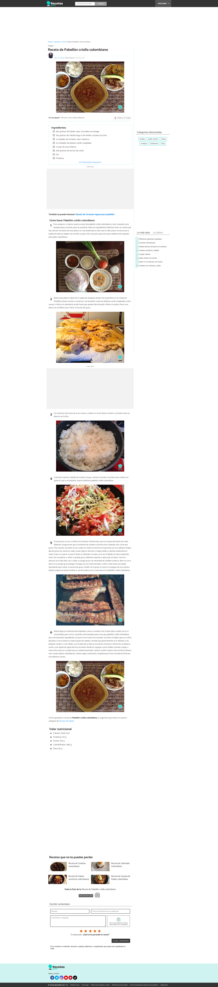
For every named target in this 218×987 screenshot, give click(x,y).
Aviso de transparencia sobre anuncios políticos (144, 985)
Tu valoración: (76, 935)
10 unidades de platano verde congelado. (73, 143)
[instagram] (61, 978)
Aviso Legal (85, 985)
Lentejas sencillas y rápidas (149, 250)
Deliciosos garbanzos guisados (150, 239)
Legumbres (57, 42)
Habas (163, 139)
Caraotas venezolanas (147, 242)
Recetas (50, 42)
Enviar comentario (121, 941)
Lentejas (144, 143)
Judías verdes (153, 139)
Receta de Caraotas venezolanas (77, 865)
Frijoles (64, 42)
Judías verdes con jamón (148, 258)
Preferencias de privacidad (120, 985)
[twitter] (57, 978)
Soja (163, 143)
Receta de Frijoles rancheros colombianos (78, 878)
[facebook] (52, 978)
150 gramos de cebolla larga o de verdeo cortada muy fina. (81, 135)
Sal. (57, 154)
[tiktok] (75, 978)
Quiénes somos (74, 985)
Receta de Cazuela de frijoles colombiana (120, 878)
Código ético (164, 985)
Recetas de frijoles (66, 721)
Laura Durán (60, 58)
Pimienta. (59, 158)
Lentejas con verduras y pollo (150, 265)
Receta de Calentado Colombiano (120, 865)
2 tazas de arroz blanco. (66, 147)
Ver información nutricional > (90, 162)
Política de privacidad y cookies (100, 985)
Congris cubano (144, 254)
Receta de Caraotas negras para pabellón (95, 214)
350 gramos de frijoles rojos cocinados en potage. (77, 131)
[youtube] (66, 978)
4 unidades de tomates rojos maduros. (72, 139)
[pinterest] (70, 978)
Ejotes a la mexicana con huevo (150, 261)
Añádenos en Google (123, 118)
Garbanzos (154, 143)
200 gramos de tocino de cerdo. (69, 150)
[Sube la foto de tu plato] (97, 895)
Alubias (142, 139)
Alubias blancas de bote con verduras (153, 246)
